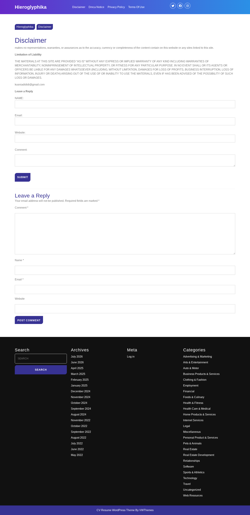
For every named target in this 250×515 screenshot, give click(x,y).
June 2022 (77, 449)
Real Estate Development (198, 455)
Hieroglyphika (31, 7)
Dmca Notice (96, 7)
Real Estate (190, 449)
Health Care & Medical (197, 408)
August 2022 (78, 437)
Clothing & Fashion (194, 379)
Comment (21, 207)
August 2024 (78, 414)
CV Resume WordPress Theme (116, 510)
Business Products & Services (201, 374)
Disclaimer (78, 7)
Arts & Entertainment (195, 362)
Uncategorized (192, 489)
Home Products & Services (199, 414)
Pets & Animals (192, 443)
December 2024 (80, 391)
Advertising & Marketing (197, 356)
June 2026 (77, 362)
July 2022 (77, 443)
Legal (186, 426)
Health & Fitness (193, 402)
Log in (131, 356)
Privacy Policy (116, 7)
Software (188, 466)
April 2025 (77, 368)
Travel (187, 483)
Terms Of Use (136, 7)
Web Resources (193, 495)
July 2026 (77, 356)
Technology (190, 478)
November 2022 (80, 420)
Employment (190, 385)
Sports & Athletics (193, 472)
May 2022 (77, 455)
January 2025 (79, 385)
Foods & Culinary (193, 397)
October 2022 (79, 426)
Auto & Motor (191, 368)
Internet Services (193, 420)
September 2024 (81, 408)
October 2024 (79, 402)
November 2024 (80, 397)
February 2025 (80, 379)
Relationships (191, 460)
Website (20, 298)
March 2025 (78, 374)
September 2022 (81, 431)
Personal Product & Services (200, 437)
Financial (188, 391)
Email (19, 279)
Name (19, 260)
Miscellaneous (192, 431)
